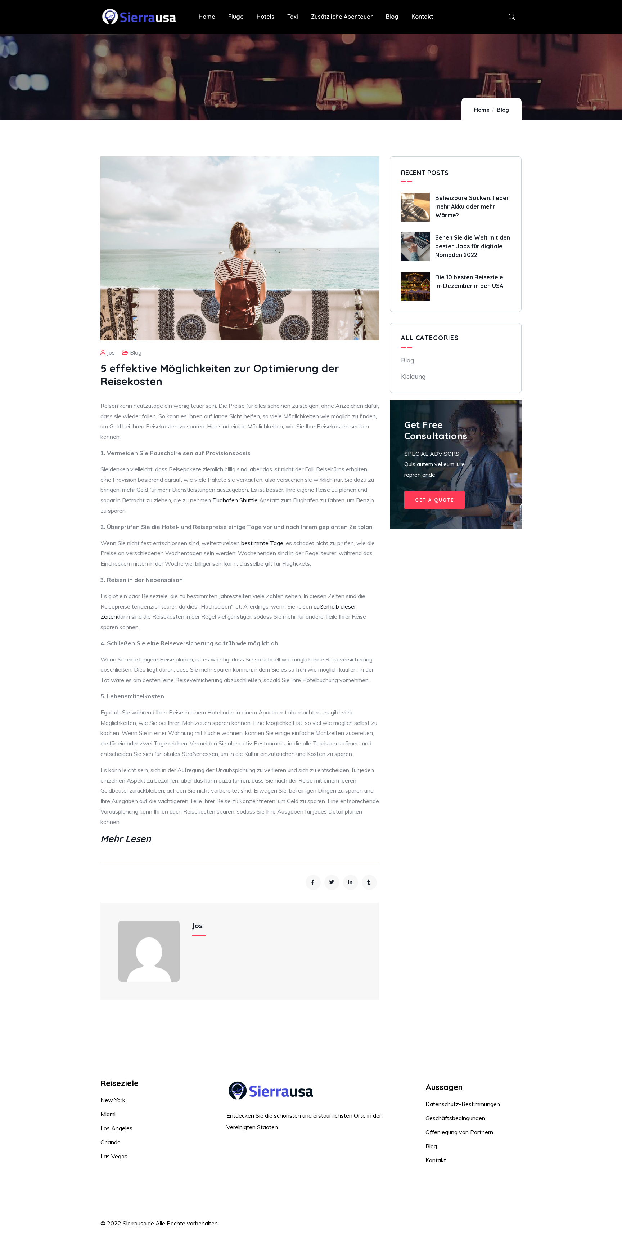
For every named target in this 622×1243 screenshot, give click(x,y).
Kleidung (413, 376)
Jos (111, 352)
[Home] (140, 17)
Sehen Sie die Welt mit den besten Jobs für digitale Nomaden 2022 (472, 246)
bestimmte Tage (262, 543)
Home (482, 109)
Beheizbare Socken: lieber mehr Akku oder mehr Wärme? (472, 206)
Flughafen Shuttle (235, 500)
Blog (503, 109)
